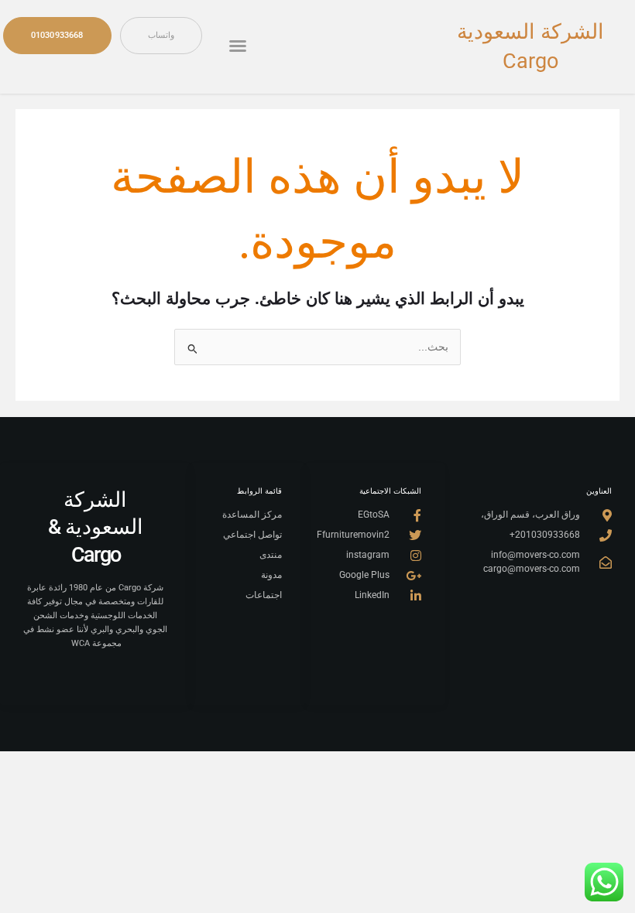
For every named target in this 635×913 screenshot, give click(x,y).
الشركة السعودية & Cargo (95, 527)
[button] (238, 46)
